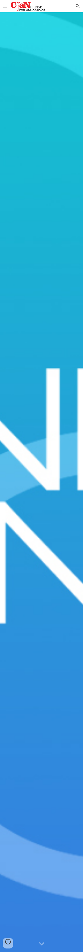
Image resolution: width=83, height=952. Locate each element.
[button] (5, 6)
